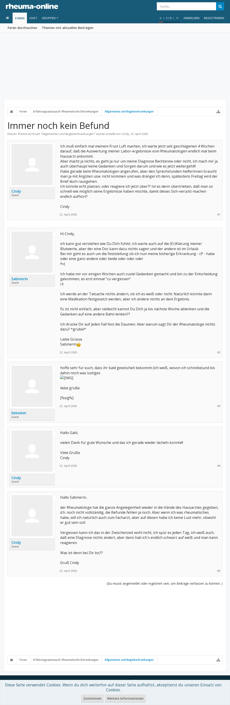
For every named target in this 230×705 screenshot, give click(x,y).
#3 (219, 406)
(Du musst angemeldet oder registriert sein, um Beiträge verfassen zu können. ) (165, 583)
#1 (219, 214)
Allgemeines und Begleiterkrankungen (68, 134)
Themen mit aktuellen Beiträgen (67, 28)
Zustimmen (92, 698)
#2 (219, 352)
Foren (19, 18)
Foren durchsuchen (22, 28)
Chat (33, 18)
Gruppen (48, 18)
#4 (219, 466)
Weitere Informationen (125, 698)
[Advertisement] (115, 66)
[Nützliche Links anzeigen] (218, 111)
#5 (219, 571)
